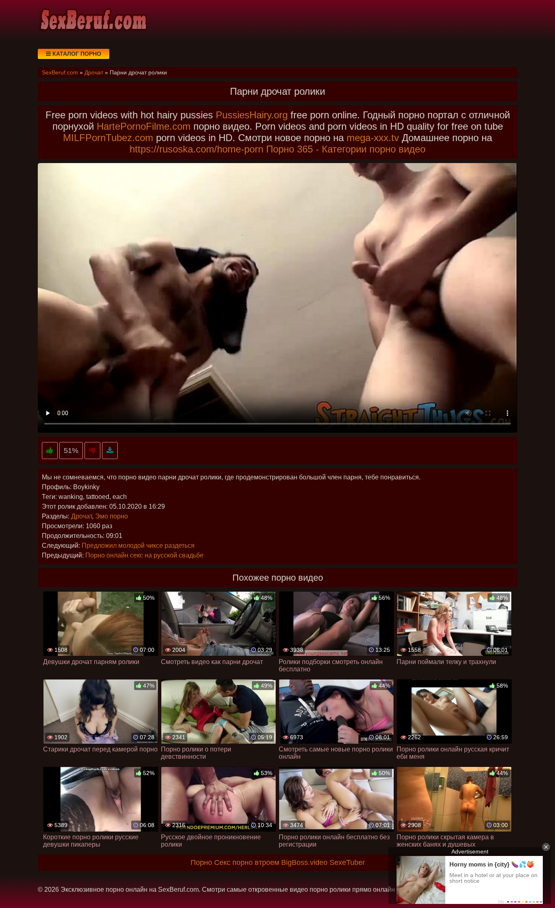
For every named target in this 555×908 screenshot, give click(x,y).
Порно (201, 862)
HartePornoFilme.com (144, 126)
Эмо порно (111, 516)
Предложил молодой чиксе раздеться (138, 545)
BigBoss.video (304, 862)
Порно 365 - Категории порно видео (345, 149)
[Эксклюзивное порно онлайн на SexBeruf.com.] (92, 20)
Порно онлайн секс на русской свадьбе (144, 555)
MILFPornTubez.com (108, 137)
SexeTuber (347, 862)
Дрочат (81, 516)
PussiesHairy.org (252, 114)
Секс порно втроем (246, 862)
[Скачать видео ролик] (110, 450)
